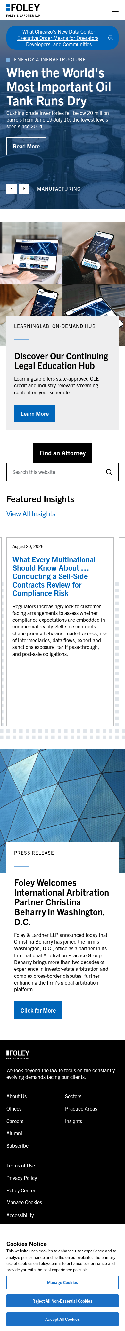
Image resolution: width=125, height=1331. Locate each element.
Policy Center (21, 1190)
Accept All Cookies (62, 1319)
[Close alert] (110, 37)
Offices (13, 1108)
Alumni (14, 1133)
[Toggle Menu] (115, 10)
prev (11, 189)
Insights (73, 1121)
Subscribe (17, 1145)
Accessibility (20, 1215)
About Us (16, 1096)
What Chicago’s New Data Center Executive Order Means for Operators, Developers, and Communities (58, 37)
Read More (26, 139)
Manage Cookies (62, 1282)
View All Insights (30, 513)
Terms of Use (20, 1165)
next (24, 189)
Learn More (35, 413)
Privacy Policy (21, 1178)
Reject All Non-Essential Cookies (62, 1301)
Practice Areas (81, 1108)
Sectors (73, 1096)
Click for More (38, 1010)
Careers (14, 1121)
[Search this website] (109, 472)
